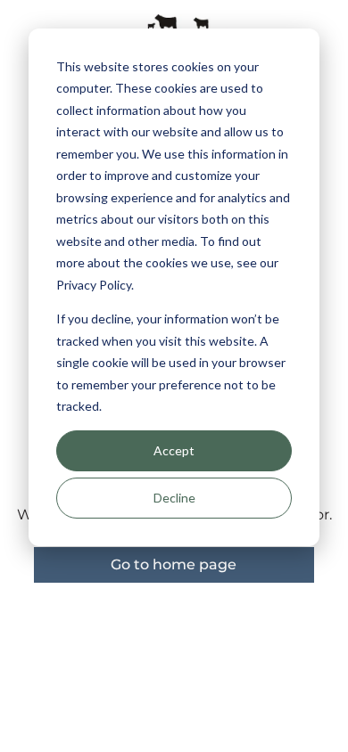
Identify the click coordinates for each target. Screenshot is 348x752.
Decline (174, 497)
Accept (174, 450)
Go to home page (173, 564)
